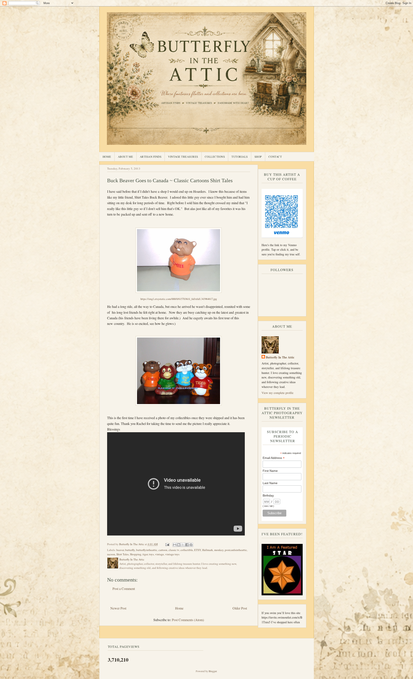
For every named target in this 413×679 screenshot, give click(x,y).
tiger (145, 554)
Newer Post (118, 608)
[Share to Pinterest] (191, 545)
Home (107, 157)
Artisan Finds (151, 157)
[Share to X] (183, 545)
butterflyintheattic (146, 550)
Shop (258, 157)
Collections (215, 157)
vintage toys (172, 554)
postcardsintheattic (236, 550)
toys (151, 554)
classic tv (174, 550)
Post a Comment (123, 588)
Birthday (268, 495)
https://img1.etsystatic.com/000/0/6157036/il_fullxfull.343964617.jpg (178, 299)
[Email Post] (167, 544)
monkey (218, 550)
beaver (120, 550)
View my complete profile (277, 393)
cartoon (163, 550)
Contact (275, 157)
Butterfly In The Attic (280, 357)
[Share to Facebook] (187, 545)
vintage (159, 554)
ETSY (197, 550)
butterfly (130, 550)
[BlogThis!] (179, 545)
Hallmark (207, 550)
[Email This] (175, 545)
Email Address (274, 458)
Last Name (270, 483)
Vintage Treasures (183, 157)
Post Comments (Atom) (188, 619)
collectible (186, 550)
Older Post (240, 608)
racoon (111, 554)
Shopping (135, 554)
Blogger (213, 671)
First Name (270, 470)
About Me (125, 157)
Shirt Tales (122, 554)
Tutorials (239, 157)
